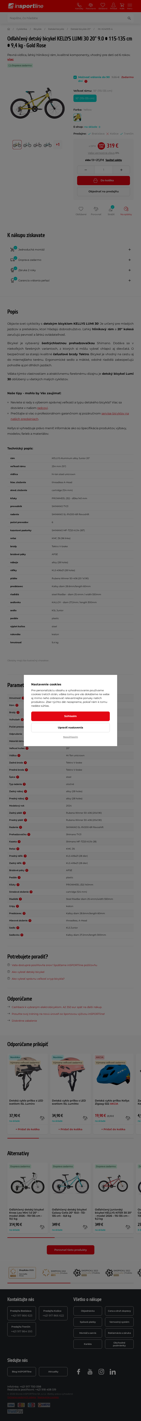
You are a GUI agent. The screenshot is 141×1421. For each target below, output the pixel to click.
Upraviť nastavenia (70, 727)
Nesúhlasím (70, 736)
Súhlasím (70, 716)
